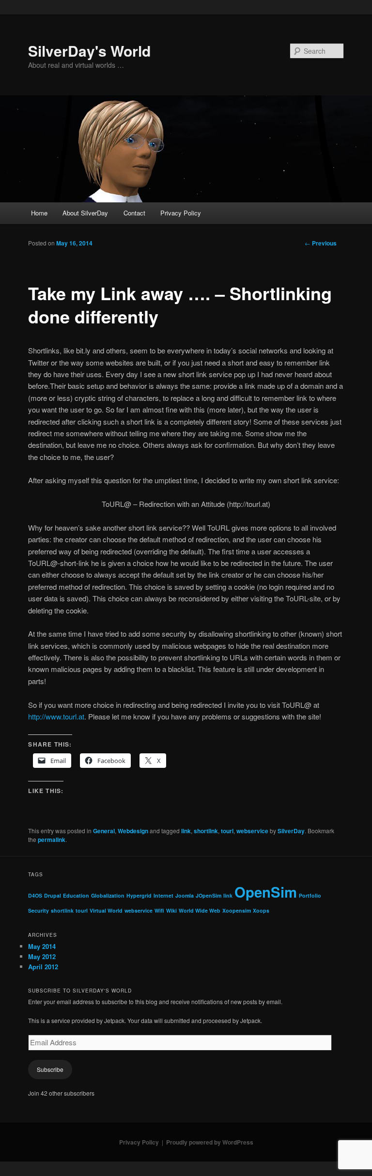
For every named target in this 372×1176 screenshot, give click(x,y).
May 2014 (42, 946)
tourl (227, 830)
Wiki (171, 910)
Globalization (107, 895)
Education (76, 895)
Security (38, 910)
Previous (321, 243)
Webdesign (133, 830)
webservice (252, 830)
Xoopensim (236, 910)
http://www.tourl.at (56, 716)
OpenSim (265, 892)
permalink (51, 839)
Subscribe (50, 1069)
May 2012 (42, 956)
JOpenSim (208, 895)
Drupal (52, 895)
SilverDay (291, 830)
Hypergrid (139, 895)
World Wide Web (199, 910)
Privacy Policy (180, 212)
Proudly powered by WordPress (209, 1142)
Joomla (184, 895)
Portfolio (310, 895)
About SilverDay (85, 212)
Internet (163, 895)
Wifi (159, 910)
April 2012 (43, 966)
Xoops (261, 910)
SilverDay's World (89, 50)
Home (39, 212)
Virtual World (106, 910)
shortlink (206, 830)
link (186, 830)
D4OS (35, 895)
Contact (134, 212)
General (104, 830)
